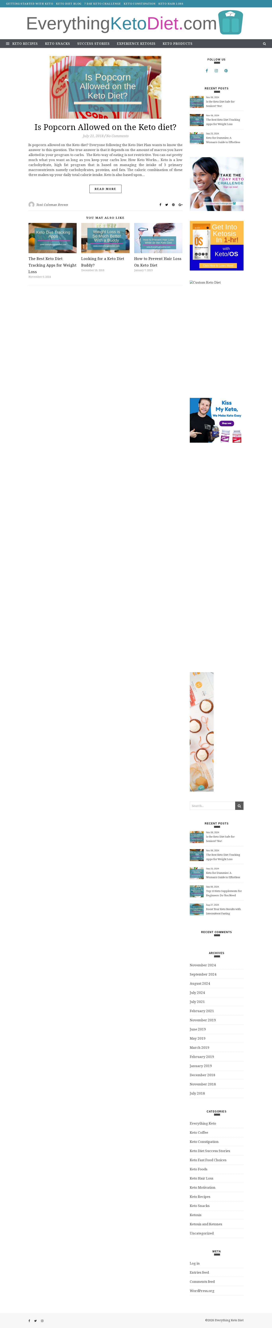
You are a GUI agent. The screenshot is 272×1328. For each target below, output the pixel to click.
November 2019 (203, 1020)
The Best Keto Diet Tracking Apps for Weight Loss (52, 265)
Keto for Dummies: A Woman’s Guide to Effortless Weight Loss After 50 (223, 140)
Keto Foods (198, 1169)
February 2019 (202, 1056)
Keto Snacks (57, 43)
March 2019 (199, 1047)
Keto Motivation (202, 1187)
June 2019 (198, 1029)
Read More (105, 189)
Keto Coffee (199, 1132)
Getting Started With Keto (29, 3)
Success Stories (93, 43)
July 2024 (197, 992)
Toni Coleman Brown (52, 205)
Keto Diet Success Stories (210, 1150)
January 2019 (201, 1065)
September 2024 (203, 974)
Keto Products (178, 43)
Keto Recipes (25, 43)
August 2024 (200, 983)
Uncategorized (202, 1233)
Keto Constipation (140, 3)
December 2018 (202, 1075)
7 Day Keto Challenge (102, 3)
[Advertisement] (219, 557)
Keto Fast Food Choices (208, 1160)
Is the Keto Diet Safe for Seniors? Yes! (220, 104)
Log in (195, 1263)
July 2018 (197, 1093)
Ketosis (195, 1215)
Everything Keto (203, 1123)
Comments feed (202, 1281)
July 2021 (197, 1001)
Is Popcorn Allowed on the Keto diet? (105, 126)
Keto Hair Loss (170, 3)
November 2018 (203, 1084)
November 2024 (203, 965)
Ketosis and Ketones (206, 1224)
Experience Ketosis (136, 43)
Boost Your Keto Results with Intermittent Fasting (223, 911)
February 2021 (202, 1011)
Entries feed (199, 1272)
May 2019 (197, 1038)
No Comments (117, 136)
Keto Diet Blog (68, 3)
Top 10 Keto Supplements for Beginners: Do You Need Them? (224, 893)
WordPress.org (202, 1290)
